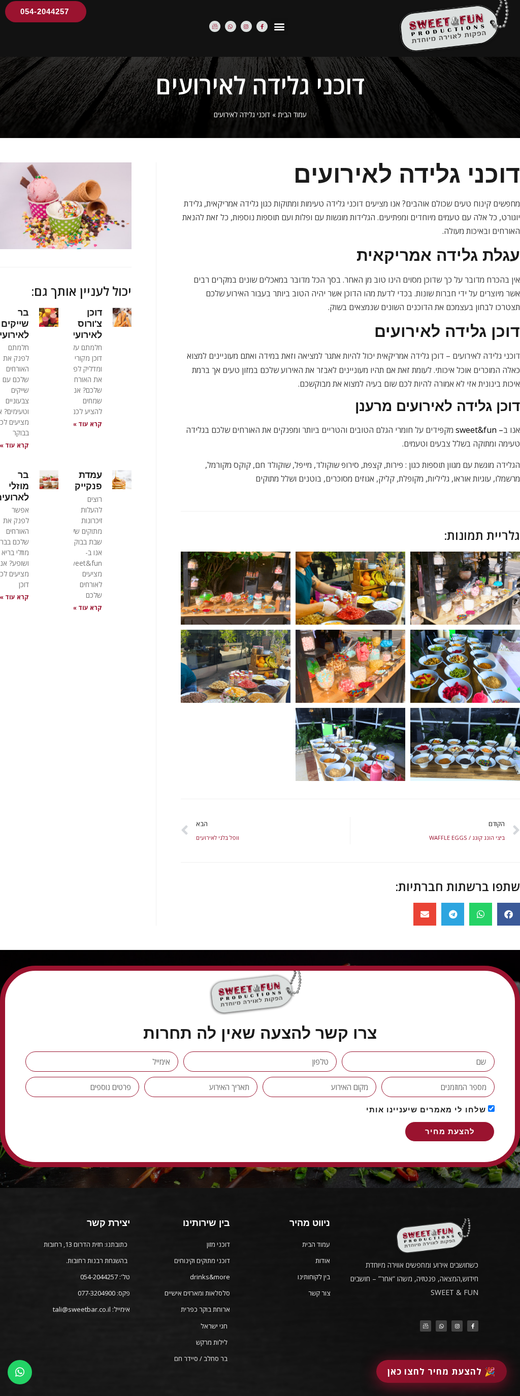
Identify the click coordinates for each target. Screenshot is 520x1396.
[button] (279, 26)
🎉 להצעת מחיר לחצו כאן (441, 1371)
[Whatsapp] (230, 26)
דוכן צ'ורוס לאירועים (84, 323)
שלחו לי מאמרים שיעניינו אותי (426, 1109)
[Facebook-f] (262, 26)
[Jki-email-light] (214, 26)
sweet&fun (476, 429)
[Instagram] (246, 26)
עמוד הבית (292, 114)
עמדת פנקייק (88, 480)
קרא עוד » (87, 424)
